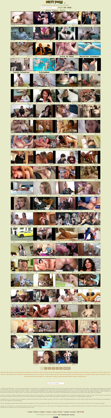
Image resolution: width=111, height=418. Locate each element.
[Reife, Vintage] (89, 117)
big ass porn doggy (99, 372)
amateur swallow (60, 372)
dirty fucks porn (90, 372)
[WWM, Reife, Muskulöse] (89, 209)
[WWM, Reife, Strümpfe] (89, 39)
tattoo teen (36, 376)
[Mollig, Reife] (89, 148)
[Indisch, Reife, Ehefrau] (89, 24)
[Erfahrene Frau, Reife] (67, 132)
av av (85, 376)
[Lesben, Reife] (44, 132)
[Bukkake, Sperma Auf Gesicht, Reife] (67, 255)
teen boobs (77, 374)
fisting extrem (52, 372)
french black (37, 372)
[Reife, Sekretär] (44, 101)
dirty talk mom (107, 374)
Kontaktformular (65, 414)
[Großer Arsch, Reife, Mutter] (22, 194)
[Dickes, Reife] (44, 240)
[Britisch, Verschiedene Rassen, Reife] (22, 301)
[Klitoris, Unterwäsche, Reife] (44, 39)
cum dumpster (66, 376)
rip (34, 374)
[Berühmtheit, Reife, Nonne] (89, 132)
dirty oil (4, 374)
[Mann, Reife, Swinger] (67, 209)
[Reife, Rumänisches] (89, 347)
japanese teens (51, 376)
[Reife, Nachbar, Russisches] (67, 194)
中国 (83, 411)
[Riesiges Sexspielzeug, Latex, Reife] (89, 240)
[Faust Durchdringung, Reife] (44, 271)
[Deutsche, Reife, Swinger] (67, 117)
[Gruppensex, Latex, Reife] (89, 224)
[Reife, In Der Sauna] (44, 224)
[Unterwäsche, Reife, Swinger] (89, 101)
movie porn (71, 374)
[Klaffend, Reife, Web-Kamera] (67, 39)
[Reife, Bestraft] (22, 163)
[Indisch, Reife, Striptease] (90, 70)
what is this (43, 376)
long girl (84, 374)
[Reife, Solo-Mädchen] (22, 86)
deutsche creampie (14, 372)
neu (65, 7)
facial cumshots (78, 376)
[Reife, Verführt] (44, 54)
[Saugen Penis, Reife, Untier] (22, 24)
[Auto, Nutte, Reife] (22, 240)
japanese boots (29, 376)
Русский (73, 411)
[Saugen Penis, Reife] (44, 363)
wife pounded (44, 372)
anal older (44, 374)
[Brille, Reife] (44, 194)
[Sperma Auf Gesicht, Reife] (67, 332)
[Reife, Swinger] (22, 224)
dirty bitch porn (80, 372)
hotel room (100, 374)
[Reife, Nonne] (44, 209)
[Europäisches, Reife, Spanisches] (22, 317)
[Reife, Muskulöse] (67, 148)
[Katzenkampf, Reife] (67, 301)
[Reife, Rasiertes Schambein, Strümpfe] (44, 178)
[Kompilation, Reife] (44, 317)
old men (67, 372)
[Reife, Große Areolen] (67, 317)
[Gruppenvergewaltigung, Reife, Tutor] (44, 24)
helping (57, 374)
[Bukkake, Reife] (89, 194)
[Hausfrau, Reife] (89, 163)
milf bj (72, 376)
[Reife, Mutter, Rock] (44, 332)
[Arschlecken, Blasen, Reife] (67, 286)
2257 (59, 414)
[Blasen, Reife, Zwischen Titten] (89, 178)
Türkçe (60, 411)
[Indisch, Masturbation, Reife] (89, 255)
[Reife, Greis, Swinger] (67, 24)
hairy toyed (107, 372)
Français (49, 411)
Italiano (55, 411)
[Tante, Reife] (44, 86)
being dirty (22, 372)
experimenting (51, 374)
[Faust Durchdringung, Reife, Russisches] (22, 148)
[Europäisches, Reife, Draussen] (67, 347)
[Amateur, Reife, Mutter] (22, 117)
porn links (72, 414)
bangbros (30, 374)
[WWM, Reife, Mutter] (22, 332)
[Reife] (22, 101)
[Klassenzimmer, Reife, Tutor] (22, 271)
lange (69, 7)
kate (9, 374)
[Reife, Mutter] (67, 86)
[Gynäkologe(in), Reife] (89, 301)
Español (42, 411)
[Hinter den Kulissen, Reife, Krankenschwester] (67, 363)
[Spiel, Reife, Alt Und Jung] (89, 86)
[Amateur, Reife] (22, 39)
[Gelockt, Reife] (67, 163)
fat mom (38, 374)
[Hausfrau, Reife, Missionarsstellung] (21, 54)
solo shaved (58, 376)
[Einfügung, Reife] (44, 117)
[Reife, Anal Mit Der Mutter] (22, 255)
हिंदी (78, 411)
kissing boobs (64, 374)
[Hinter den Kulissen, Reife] (67, 224)
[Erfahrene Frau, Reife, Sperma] (89, 271)
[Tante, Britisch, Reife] (89, 332)
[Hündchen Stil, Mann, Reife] (22, 178)
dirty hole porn (15, 374)
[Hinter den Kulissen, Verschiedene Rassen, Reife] (89, 286)
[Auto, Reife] (22, 347)
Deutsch (36, 411)
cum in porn (72, 372)
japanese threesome (92, 374)
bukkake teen (29, 372)
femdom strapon (23, 374)
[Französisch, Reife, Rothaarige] (44, 301)
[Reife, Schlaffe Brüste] (22, 132)
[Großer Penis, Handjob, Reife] (67, 240)
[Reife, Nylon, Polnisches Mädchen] (44, 255)
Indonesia (66, 411)
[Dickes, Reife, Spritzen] (67, 271)
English (30, 411)
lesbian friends (5, 372)
